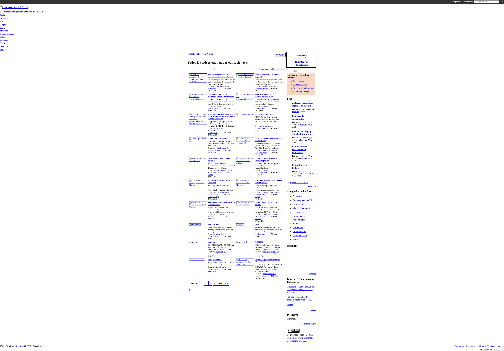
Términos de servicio (495, 346)
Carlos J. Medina (261, 254)
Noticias (297, 223)
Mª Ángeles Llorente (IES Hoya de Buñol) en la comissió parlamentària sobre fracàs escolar (221, 116)
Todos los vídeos (194, 54)
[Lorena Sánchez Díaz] (290, 260)
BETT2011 (259, 242)
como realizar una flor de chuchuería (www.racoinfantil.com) (221, 95)
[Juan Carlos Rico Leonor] (297, 260)
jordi (221, 106)
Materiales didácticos (308, 174)
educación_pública (215, 130)
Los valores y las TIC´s (263, 114)
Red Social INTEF (23, 346)
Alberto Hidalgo (213, 133)
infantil (218, 148)
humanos (219, 86)
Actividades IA (300, 235)
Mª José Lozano (261, 153)
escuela (265, 86)
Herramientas (299, 204)
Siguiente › (223, 283)
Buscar (501, 2)
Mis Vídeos (208, 54)
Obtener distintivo (308, 324)
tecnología (275, 252)
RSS (189, 290)
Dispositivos (298, 212)
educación (225, 148)
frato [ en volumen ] (215, 260)
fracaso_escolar (221, 128)
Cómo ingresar (299, 81)
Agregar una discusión (299, 182)
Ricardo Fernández (214, 150)
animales (266, 106)
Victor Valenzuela (261, 89)
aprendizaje (267, 150)
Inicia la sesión (302, 65)
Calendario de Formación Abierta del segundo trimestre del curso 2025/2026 (300, 289)
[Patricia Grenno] (303, 267)
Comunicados (299, 231)
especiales (272, 86)
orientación (220, 170)
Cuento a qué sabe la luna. (217, 138)
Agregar (282, 55)
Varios (296, 239)
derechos (226, 86)
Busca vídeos (214, 69)
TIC (217, 214)
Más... (313, 310)
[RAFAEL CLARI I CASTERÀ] (297, 252)
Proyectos (295, 112)
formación (272, 274)
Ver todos (312, 186)
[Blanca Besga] (303, 260)
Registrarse (457, 2)
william (210, 216)
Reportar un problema (475, 346)
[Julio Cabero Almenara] (297, 267)
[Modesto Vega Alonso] (310, 252)
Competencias (299, 216)
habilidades (267, 214)
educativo (225, 192)
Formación (298, 227)
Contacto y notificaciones (303, 88)
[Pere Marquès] (290, 267)
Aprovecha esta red (301, 92)
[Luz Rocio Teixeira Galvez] (310, 260)
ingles (272, 106)
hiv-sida (258, 224)
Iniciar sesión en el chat (488, 349)
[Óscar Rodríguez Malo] (303, 252)
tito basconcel (213, 236)
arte (225, 234)
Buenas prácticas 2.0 (302, 200)
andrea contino (260, 276)
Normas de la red (300, 85)
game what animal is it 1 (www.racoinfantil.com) (264, 95)
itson (271, 126)
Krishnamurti (275, 192)
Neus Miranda (213, 108)
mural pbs (211, 242)
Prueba (290, 305)
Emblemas (459, 346)
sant (217, 106)
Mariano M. (212, 89)
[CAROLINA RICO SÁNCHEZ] (310, 267)
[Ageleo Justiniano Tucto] (290, 252)
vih (272, 232)
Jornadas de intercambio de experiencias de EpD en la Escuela (220, 76)
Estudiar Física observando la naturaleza (299, 149)
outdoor (275, 214)
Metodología (299, 219)
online (265, 274)
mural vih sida (213, 224)
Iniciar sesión (468, 2)
